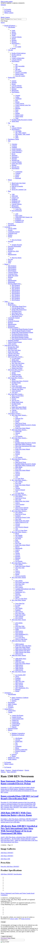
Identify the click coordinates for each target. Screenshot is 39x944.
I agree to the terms (6, 936)
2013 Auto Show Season (19, 563)
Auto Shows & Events (11, 345)
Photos (6, 264)
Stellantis (3, 5)
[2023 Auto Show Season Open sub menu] (23, 378)
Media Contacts (8, 764)
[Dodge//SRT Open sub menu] (8, 79)
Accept (3, 922)
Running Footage (13, 327)
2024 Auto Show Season (15, 369)
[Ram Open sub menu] (8, 193)
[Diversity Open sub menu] (8, 243)
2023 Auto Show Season (15, 378)
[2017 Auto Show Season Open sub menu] (26, 480)
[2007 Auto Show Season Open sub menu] (12, 673)
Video (6, 301)
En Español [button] (7, 9)
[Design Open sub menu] (8, 238)
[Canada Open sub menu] (8, 714)
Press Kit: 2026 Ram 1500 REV (10, 866)
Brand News (11, 305)
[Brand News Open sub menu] (16, 305)
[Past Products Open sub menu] (12, 63)
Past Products (15, 43)
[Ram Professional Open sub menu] (12, 212)
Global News (8, 709)
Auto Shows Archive (14, 413)
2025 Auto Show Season (15, 356)
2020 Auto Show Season (19, 430)
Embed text (4, 940)
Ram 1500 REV (11, 772)
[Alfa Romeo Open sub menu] (8, 29)
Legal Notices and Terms (18, 893)
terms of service (25, 918)
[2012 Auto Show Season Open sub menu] (12, 579)
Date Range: (4, 21)
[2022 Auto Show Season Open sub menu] (23, 394)
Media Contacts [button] (8, 12)
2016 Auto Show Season (19, 494)
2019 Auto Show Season (19, 438)
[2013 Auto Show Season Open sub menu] (26, 563)
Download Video (6, 938)
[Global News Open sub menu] (13, 709)
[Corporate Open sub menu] (11, 227)
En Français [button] (7, 11)
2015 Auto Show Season (19, 511)
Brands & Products (10, 25)
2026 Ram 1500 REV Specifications (11, 874)
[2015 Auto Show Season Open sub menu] (26, 511)
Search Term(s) (5, 19)
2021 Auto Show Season (19, 415)
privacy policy (14, 918)
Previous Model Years (14, 283)
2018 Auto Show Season (19, 459)
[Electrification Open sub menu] (8, 696)
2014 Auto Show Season (19, 532)
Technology (8, 692)
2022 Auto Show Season (15, 394)
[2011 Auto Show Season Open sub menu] (12, 602)
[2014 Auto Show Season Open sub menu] (26, 532)
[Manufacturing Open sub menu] (8, 256)
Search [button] (3, 22)
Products (8, 770)
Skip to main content (7, 1)
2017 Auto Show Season (19, 480)
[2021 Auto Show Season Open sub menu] (26, 415)
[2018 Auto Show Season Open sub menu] (26, 459)
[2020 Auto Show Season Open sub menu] (26, 430)
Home (2, 770)
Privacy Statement (6, 893)
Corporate (7, 227)
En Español (7, 762)
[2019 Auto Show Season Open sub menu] (26, 438)
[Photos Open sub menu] (9, 264)
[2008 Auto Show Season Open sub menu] (12, 657)
